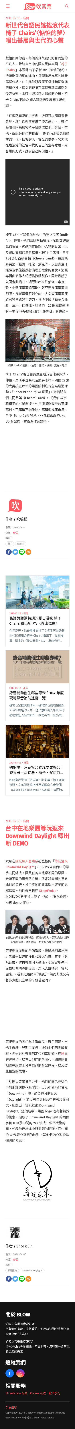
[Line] (22, 552)
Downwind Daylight (32, 1270)
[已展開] (8, 6)
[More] (28, 552)
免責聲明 (11, 1407)
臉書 (64, 1054)
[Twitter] (15, 552)
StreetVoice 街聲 (16, 1393)
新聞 (26, 18)
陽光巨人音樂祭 (26, 861)
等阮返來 (12, 1270)
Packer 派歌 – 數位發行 (45, 1393)
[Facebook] (9, 552)
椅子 (9, 543)
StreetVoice (47, 891)
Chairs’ (20, 543)
